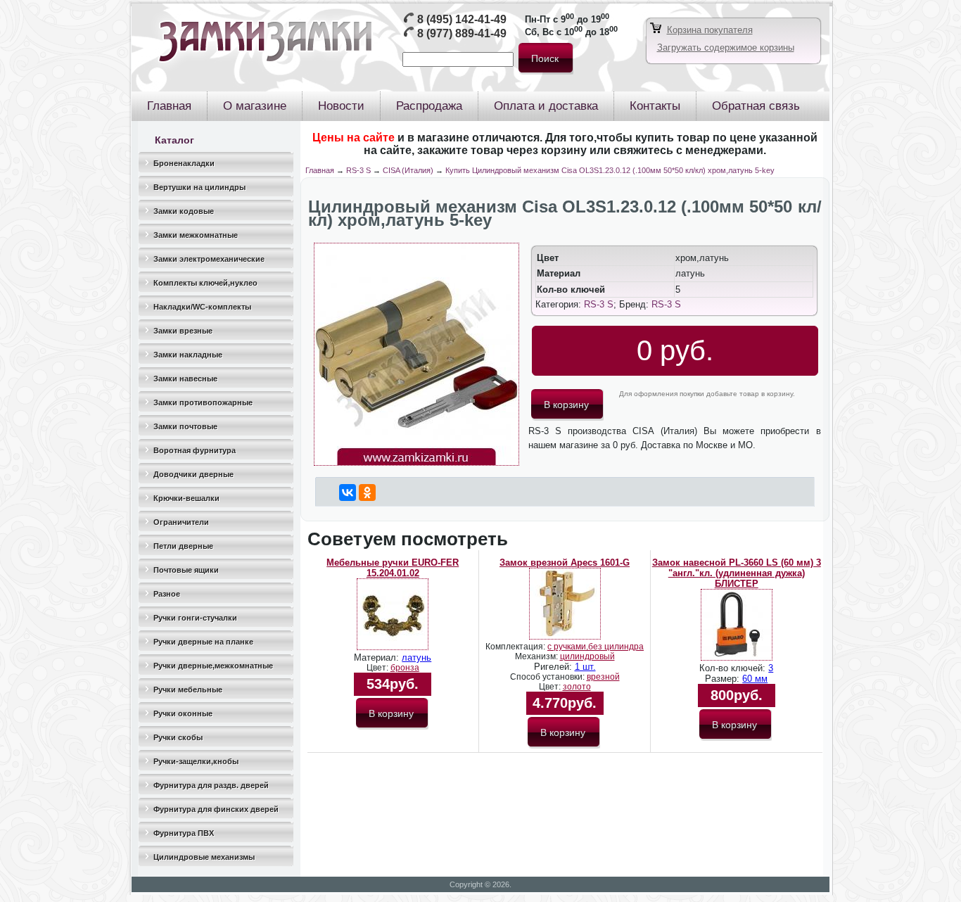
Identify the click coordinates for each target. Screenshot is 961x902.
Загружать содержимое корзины (725, 47)
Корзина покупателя (710, 30)
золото (577, 687)
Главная (319, 170)
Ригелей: (554, 666)
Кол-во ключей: (733, 668)
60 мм (755, 678)
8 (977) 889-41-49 (462, 33)
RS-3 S (358, 170)
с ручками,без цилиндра (595, 647)
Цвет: (378, 668)
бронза (404, 668)
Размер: (723, 678)
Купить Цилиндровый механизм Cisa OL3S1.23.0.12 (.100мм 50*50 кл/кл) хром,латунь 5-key (610, 170)
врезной (603, 677)
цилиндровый (587, 656)
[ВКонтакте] (347, 492)
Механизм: (537, 656)
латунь (416, 657)
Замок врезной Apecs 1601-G (564, 562)
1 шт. (585, 666)
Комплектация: (516, 647)
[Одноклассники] (367, 492)
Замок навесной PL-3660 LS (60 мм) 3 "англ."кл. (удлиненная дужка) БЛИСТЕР (736, 573)
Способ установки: (548, 677)
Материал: (378, 657)
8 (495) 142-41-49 (462, 19)
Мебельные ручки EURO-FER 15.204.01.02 (392, 567)
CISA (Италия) (408, 170)
